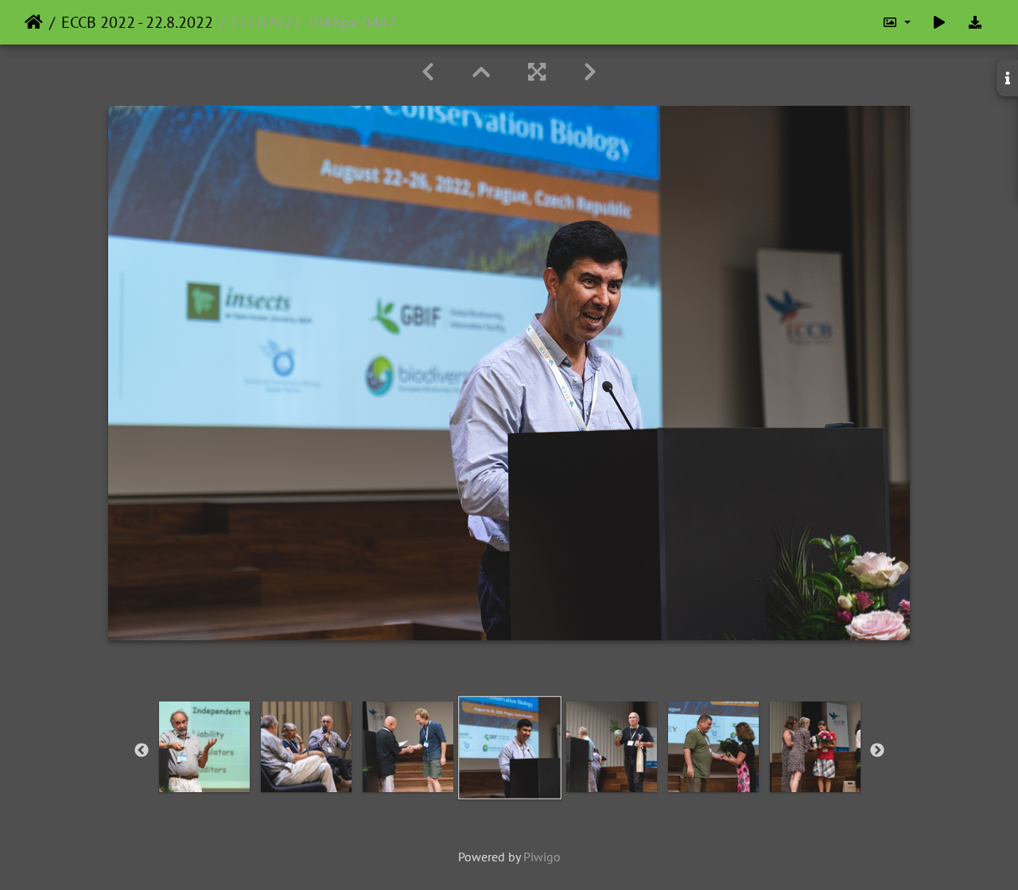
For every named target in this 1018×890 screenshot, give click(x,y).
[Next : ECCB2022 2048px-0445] (590, 72)
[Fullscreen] (537, 72)
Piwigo (542, 857)
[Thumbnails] (481, 72)
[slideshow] (939, 22)
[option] (204, 747)
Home (34, 22)
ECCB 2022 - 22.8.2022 (137, 22)
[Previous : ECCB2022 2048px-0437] (427, 72)
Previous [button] (142, 751)
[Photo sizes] (896, 22)
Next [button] (877, 751)
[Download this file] (975, 22)
